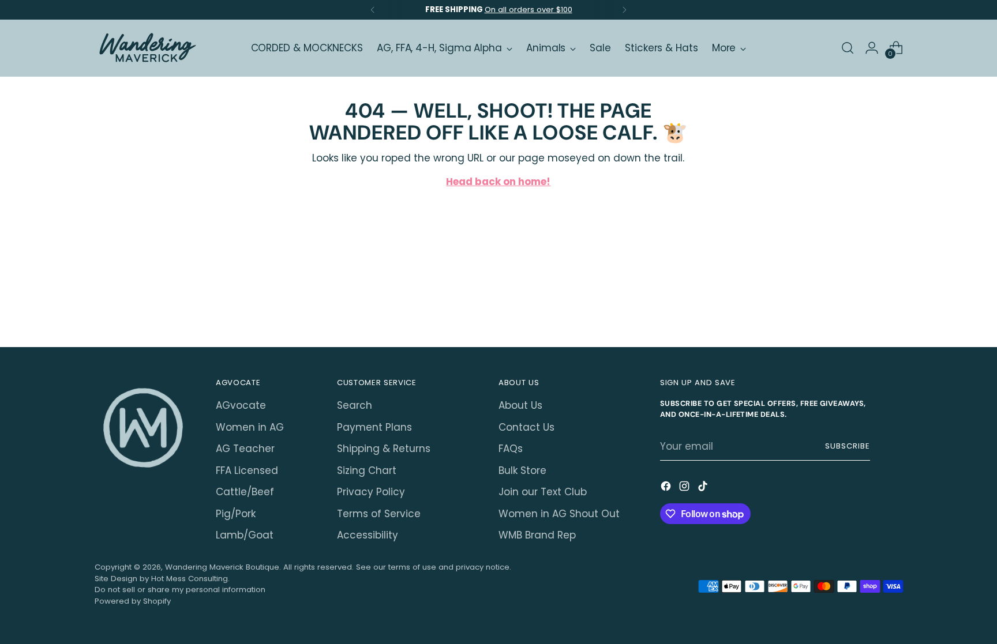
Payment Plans (374, 427)
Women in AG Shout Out (559, 514)
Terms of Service (379, 514)
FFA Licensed (247, 470)
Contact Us (526, 427)
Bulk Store (522, 470)
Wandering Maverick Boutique (222, 567)
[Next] (624, 10)
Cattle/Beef (245, 492)
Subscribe (847, 445)
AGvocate (241, 405)
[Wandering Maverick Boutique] (146, 48)
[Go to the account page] (871, 47)
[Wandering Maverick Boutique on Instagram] (685, 488)
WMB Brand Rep (537, 535)
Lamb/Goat (244, 535)
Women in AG (250, 427)
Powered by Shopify (133, 601)
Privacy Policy (371, 492)
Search (354, 405)
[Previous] (372, 10)
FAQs (510, 448)
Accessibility (367, 535)
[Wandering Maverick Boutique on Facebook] (667, 488)
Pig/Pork (236, 514)
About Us (520, 405)
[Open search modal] (847, 47)
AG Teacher (245, 448)
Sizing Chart (366, 470)
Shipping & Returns (383, 448)
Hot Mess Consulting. (190, 578)
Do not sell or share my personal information (180, 589)
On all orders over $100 (528, 9)
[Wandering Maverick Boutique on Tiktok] (704, 488)
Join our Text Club (542, 492)
